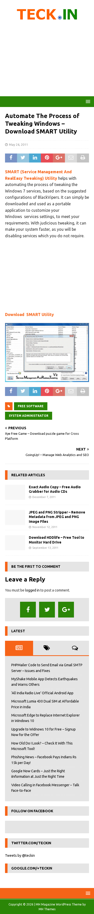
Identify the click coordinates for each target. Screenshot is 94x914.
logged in (32, 590)
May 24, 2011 (18, 144)
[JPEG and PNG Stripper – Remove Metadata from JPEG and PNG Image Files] (15, 517)
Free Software (31, 406)
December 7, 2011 (44, 497)
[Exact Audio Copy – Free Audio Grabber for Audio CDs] (15, 492)
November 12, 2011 (44, 527)
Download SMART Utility (29, 314)
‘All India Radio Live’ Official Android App (42, 693)
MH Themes (47, 909)
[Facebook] (28, 610)
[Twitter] (47, 610)
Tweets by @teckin (20, 856)
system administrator (28, 415)
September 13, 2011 (45, 547)
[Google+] (66, 610)
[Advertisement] (47, 60)
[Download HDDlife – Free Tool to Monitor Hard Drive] (15, 542)
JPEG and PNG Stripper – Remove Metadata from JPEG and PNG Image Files (57, 516)
